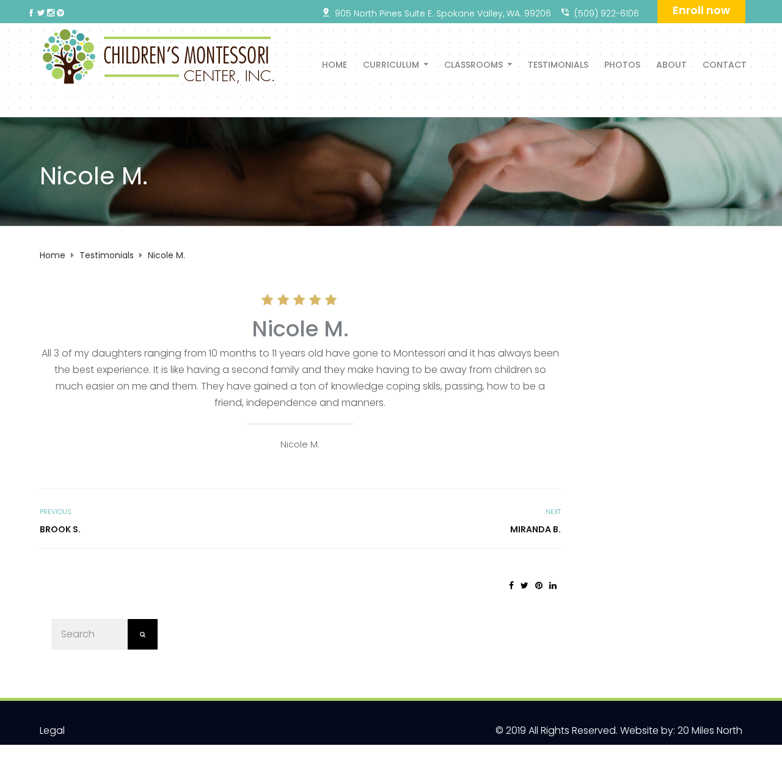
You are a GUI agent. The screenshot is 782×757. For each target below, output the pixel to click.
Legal (52, 730)
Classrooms (473, 64)
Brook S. (60, 529)
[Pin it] (539, 585)
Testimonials (558, 64)
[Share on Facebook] (511, 585)
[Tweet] (524, 585)
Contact (725, 64)
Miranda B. (535, 529)
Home (334, 64)
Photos (622, 64)
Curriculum (391, 64)
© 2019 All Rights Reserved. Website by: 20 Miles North (618, 730)
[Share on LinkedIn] (553, 585)
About (671, 64)
